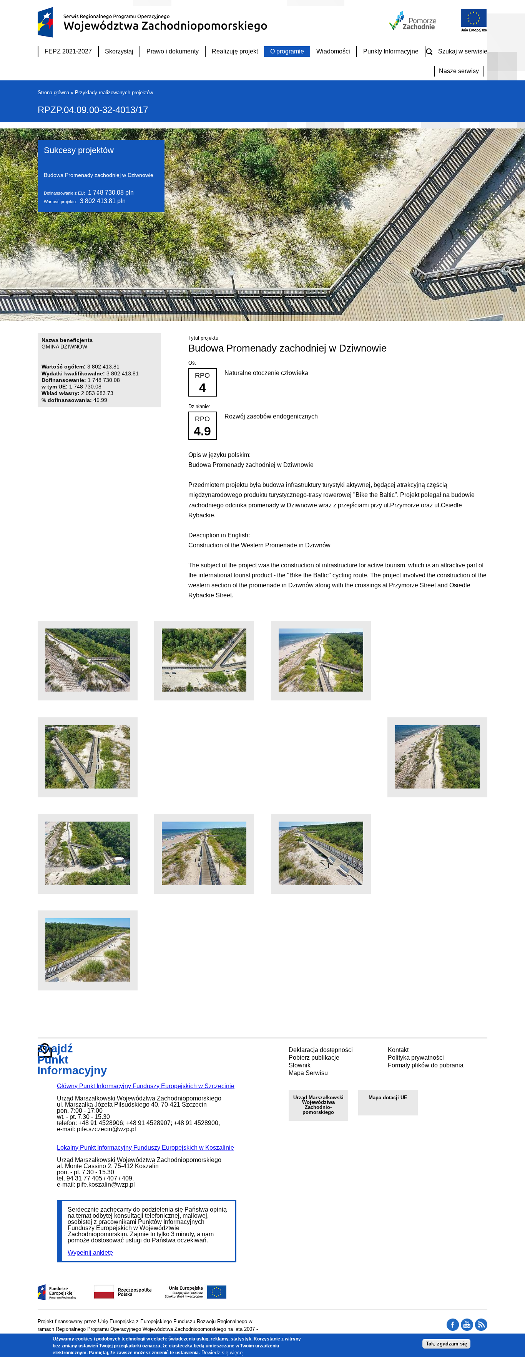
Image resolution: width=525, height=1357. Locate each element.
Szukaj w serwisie (462, 51)
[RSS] (453, 1329)
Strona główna (53, 92)
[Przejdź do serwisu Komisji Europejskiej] (472, 31)
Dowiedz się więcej (222, 1352)
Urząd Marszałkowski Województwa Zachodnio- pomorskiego (318, 1105)
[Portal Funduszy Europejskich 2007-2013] (57, 1298)
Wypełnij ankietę (90, 1252)
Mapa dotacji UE (388, 1097)
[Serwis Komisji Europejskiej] (187, 1298)
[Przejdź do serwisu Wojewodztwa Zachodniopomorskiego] (413, 28)
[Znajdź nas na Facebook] (481, 1329)
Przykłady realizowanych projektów (114, 92)
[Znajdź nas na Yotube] (467, 1329)
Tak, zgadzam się (446, 1343)
